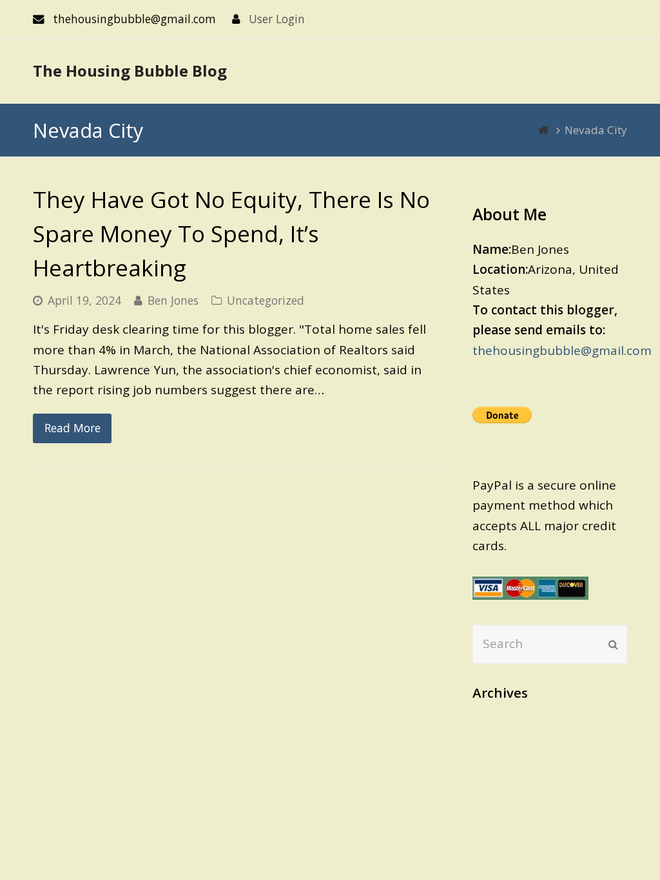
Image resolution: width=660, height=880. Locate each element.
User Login (277, 18)
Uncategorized (265, 300)
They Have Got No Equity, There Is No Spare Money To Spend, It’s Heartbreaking (231, 233)
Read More (72, 427)
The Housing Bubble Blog (130, 70)
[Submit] (613, 644)
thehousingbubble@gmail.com (562, 350)
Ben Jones (173, 300)
